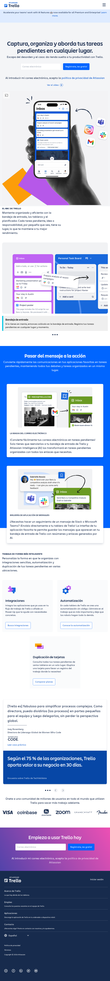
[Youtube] (36, 970)
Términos (7, 950)
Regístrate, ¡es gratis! (76, 66)
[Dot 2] (47, 790)
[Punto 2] (55, 334)
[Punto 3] (57, 334)
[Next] (63, 790)
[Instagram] (6, 970)
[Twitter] (28, 970)
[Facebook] (13, 970)
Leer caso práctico (17, 744)
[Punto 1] (52, 334)
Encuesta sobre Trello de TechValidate (27, 778)
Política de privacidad (12, 945)
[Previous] (56, 790)
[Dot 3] (49, 790)
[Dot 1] (45, 790)
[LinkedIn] (21, 970)
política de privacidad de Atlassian (83, 78)
